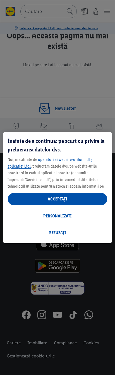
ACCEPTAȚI (57, 199)
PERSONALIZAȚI (57, 216)
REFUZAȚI (57, 232)
